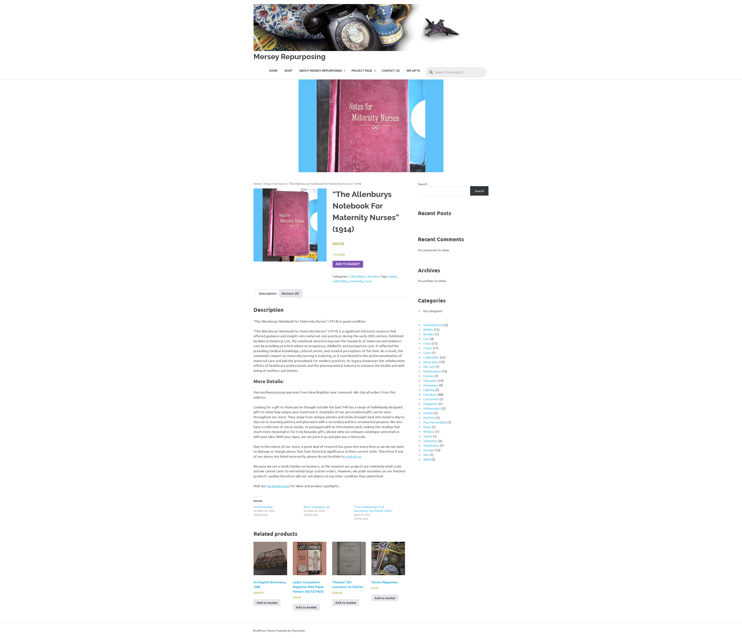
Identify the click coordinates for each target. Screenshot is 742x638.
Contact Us (391, 70)
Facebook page (278, 486)
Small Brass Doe (263, 507)
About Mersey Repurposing (320, 70)
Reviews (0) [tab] (290, 293)
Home (273, 70)
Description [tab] (267, 293)
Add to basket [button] (267, 603)
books (393, 276)
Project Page (361, 70)
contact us (353, 456)
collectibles (340, 281)
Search (422, 184)
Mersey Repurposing (290, 56)
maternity (356, 281)
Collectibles (357, 276)
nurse (368, 281)
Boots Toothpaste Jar (317, 507)
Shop (288, 70)
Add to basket (348, 264)
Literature (279, 183)
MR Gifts (413, 70)
